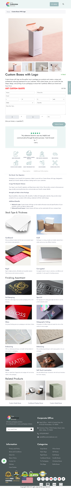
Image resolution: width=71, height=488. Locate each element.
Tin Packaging (44, 461)
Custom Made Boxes (15, 403)
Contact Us (12, 461)
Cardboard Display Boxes (35, 403)
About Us (11, 455)
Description (26, 171)
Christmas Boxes (57, 461)
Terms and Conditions (15, 452)
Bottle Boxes (56, 464)
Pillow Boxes (56, 449)
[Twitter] (43, 479)
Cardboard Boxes (45, 458)
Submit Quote (59, 124)
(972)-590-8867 (44, 433)
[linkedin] (55, 479)
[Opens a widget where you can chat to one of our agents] (64, 485)
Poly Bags (43, 464)
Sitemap (11, 464)
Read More (8, 86)
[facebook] (39, 479)
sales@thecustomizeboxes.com (48, 437)
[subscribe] (31, 429)
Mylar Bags (43, 452)
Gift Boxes (55, 452)
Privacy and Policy (14, 449)
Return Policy (13, 458)
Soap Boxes (43, 449)
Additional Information (41, 171)
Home (8, 12)
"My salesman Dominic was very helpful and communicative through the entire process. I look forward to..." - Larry (35, 139)
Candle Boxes (56, 458)
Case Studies (12, 467)
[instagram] (47, 479)
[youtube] (51, 479)
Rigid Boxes (43, 455)
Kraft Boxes (55, 455)
